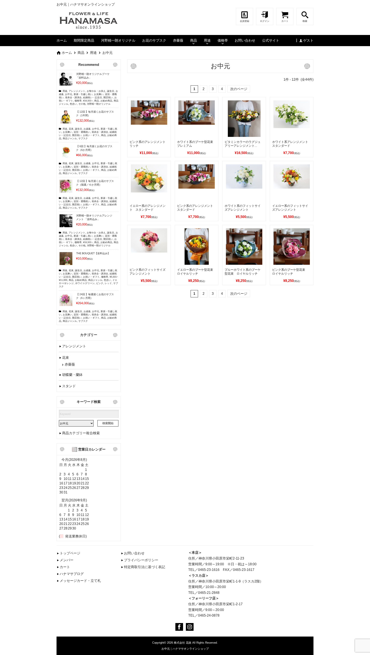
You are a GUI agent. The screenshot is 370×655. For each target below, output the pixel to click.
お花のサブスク (154, 40)
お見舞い (98, 94)
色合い (73, 104)
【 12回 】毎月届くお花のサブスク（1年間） (95, 113)
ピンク (99, 283)
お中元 (107, 52)
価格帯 (223, 40)
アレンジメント (77, 91)
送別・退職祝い (82, 132)
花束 (71, 128)
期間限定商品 (84, 40)
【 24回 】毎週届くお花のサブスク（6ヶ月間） (95, 296)
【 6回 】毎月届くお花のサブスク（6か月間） (94, 148)
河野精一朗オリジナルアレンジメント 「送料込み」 (94, 217)
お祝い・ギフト (91, 135)
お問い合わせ (245, 40)
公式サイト (270, 40)
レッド (108, 283)
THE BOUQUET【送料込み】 (93, 253)
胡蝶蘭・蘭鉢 (72, 375)
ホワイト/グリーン (85, 283)
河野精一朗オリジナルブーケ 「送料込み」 (93, 76)
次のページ (238, 89)
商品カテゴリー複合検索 (81, 433)
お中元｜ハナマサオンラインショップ (185, 648)
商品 (193, 40)
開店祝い (108, 97)
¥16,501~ (88, 100)
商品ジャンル (70, 138)
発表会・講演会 (73, 97)
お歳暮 (87, 128)
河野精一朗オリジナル (118, 40)
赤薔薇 (178, 40)
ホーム (62, 40)
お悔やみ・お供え (96, 91)
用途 (207, 40)
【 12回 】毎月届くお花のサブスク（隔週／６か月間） (95, 183)
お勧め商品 (106, 100)
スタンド (69, 386)
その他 (81, 104)
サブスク (83, 138)
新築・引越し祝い (83, 94)
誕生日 (110, 91)
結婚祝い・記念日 (92, 97)
